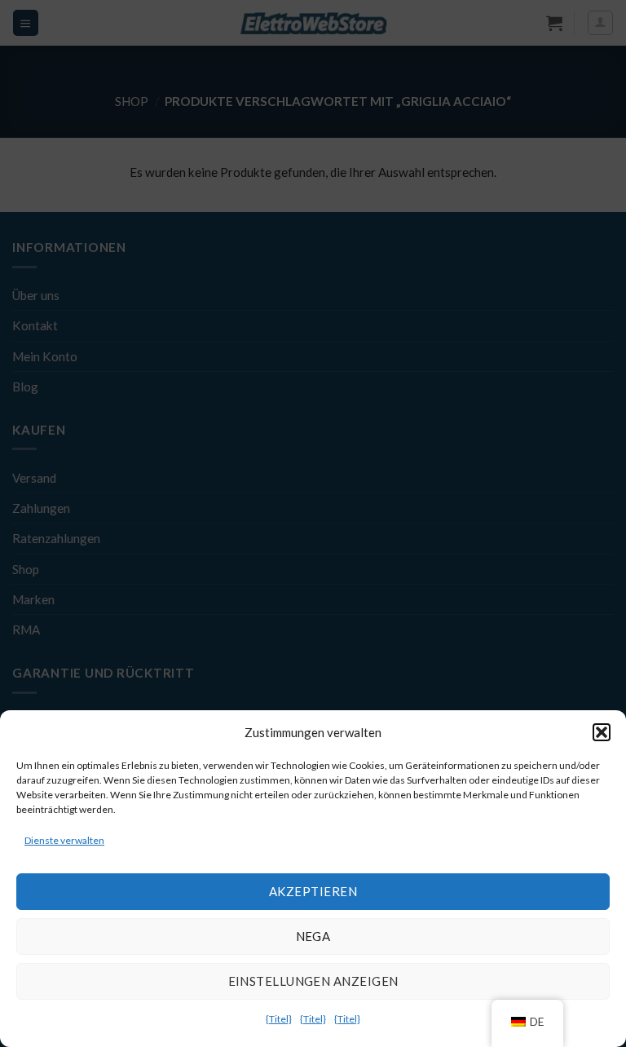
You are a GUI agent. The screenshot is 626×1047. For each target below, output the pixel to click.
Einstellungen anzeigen (313, 981)
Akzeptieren (313, 891)
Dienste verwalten (64, 840)
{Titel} (279, 1019)
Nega (313, 936)
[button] (601, 732)
